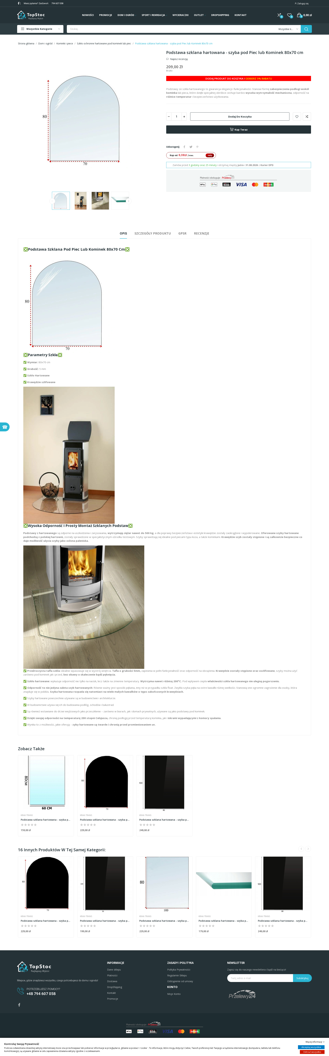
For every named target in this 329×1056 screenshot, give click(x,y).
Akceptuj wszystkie (311, 1047)
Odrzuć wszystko (312, 1051)
